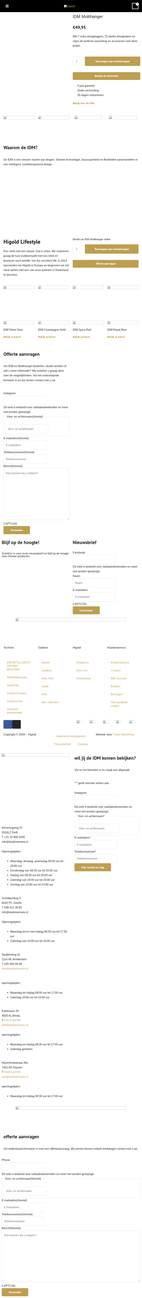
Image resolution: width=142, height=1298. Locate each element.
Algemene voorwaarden (71, 736)
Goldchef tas (14, 701)
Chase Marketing (123, 734)
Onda (45, 686)
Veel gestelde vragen (119, 704)
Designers (82, 662)
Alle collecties (50, 702)
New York (47, 678)
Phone (6, 1159)
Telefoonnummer (18, 452)
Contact (115, 670)
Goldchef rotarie (16, 693)
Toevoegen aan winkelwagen (112, 61)
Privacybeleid (62, 744)
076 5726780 (12, 1020)
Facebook (79, 552)
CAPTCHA (10, 523)
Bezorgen (117, 694)
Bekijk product (12, 337)
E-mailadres (16, 438)
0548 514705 (12, 1072)
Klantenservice (120, 662)
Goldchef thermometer (14, 711)
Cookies (83, 744)
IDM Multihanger (17, 677)
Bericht (12, 466)
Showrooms (83, 678)
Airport (46, 662)
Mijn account (118, 678)
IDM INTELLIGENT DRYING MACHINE (19, 666)
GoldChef (13, 685)
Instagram (9, 393)
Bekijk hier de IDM (83, 103)
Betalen (115, 686)
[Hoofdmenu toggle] (7, 6)
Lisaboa (46, 670)
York (44, 694)
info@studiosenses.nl (15, 968)
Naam (76, 575)
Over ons (81, 670)
